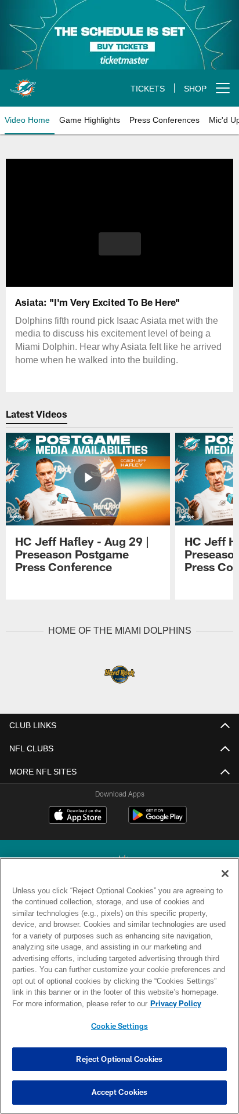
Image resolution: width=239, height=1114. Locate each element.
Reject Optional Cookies (119, 1059)
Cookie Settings (119, 1026)
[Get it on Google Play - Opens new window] (157, 820)
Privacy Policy (76, 1003)
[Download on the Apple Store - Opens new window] (77, 816)
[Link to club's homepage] (23, 83)
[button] (120, 250)
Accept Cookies (120, 1092)
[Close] (225, 873)
